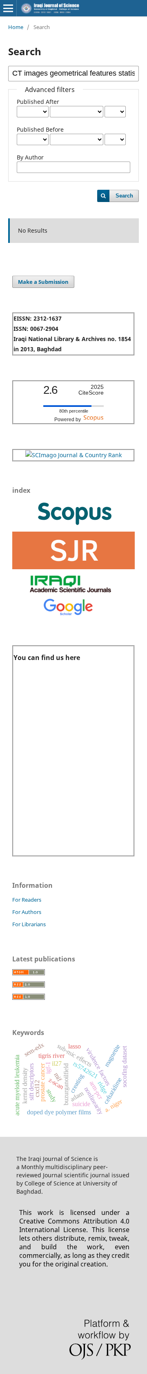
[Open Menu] (8, 8)
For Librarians (29, 924)
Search (124, 196)
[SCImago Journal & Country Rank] (73, 455)
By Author (30, 157)
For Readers (26, 899)
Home (15, 27)
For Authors (26, 912)
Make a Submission (43, 281)
